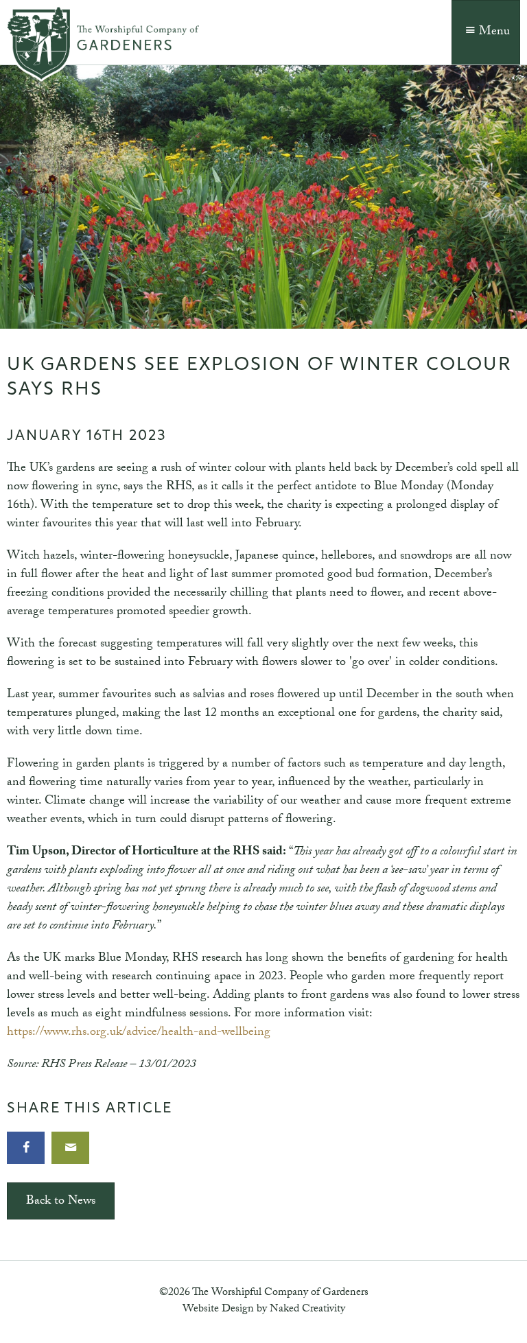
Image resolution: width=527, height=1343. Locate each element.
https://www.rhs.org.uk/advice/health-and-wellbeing (138, 1033)
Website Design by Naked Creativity (264, 1309)
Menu (494, 32)
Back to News (60, 1202)
